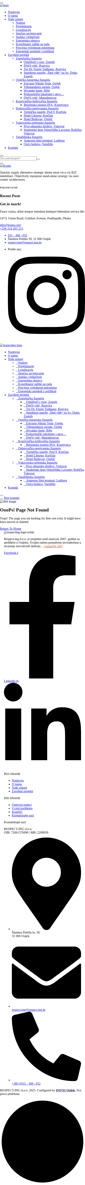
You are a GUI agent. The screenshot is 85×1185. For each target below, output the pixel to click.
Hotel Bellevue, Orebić (38, 119)
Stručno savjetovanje (29, 33)
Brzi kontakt (11, 498)
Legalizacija (23, 30)
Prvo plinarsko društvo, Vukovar (44, 126)
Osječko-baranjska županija (33, 80)
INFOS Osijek (65, 1090)
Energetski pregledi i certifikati (35, 51)
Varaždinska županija (29, 137)
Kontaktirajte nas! (23, 815)
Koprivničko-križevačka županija (36, 101)
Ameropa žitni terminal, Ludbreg (44, 140)
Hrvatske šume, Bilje (37, 90)
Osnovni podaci (22, 804)
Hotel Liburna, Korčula (38, 115)
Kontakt (13, 147)
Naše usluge (15, 19)
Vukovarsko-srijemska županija (35, 122)
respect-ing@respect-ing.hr (25, 242)
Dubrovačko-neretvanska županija (37, 108)
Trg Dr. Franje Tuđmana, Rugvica (45, 69)
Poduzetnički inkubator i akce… (44, 94)
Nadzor (20, 22)
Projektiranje (24, 26)
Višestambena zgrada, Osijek (42, 87)
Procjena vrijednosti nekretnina (35, 47)
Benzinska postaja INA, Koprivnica (46, 105)
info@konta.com (10, 225)
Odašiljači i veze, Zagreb (39, 62)
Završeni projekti (18, 55)
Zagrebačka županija (29, 58)
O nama (13, 15)
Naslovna (14, 12)
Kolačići (17, 812)
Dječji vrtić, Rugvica (37, 65)
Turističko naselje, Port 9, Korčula (45, 112)
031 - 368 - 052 (17, 235)
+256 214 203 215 (11, 228)
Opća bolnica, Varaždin (38, 144)
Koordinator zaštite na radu (33, 44)
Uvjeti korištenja (22, 808)
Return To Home (10, 528)
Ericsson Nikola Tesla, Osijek (42, 83)
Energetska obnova (28, 40)
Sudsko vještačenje (28, 37)
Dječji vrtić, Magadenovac (40, 97)
